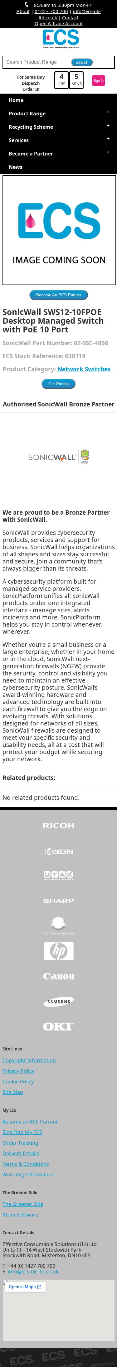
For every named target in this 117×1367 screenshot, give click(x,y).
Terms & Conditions (25, 1164)
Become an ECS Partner (30, 1121)
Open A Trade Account (59, 23)
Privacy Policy (18, 1071)
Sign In (99, 80)
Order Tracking (20, 1142)
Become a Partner (31, 153)
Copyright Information (29, 1060)
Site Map (12, 1092)
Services (19, 140)
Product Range (27, 113)
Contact (70, 17)
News (15, 167)
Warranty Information (28, 1174)
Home (16, 100)
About (23, 11)
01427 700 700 (51, 11)
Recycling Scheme (31, 126)
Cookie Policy (18, 1081)
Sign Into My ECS (22, 1132)
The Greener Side (22, 1204)
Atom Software (20, 1214)
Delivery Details (20, 1153)
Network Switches (83, 369)
